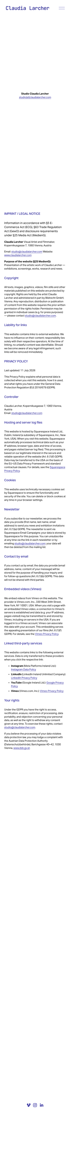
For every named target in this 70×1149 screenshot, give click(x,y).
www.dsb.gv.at (21, 748)
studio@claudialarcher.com (26, 251)
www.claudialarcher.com (18, 255)
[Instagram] (35, 1105)
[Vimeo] (29, 1105)
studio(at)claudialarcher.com (35, 97)
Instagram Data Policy (23, 669)
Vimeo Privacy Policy (46, 634)
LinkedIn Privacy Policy (24, 677)
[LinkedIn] (41, 1105)
